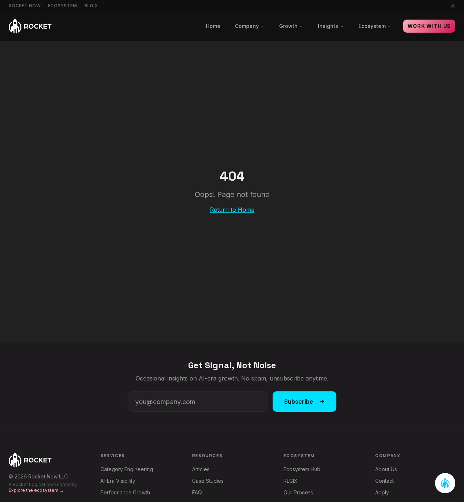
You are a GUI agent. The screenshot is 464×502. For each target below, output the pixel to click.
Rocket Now (25, 5)
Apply (382, 492)
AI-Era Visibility (117, 481)
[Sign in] (452, 5)
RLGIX (91, 5)
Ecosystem (62, 5)
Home (213, 26)
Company (247, 26)
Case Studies (208, 481)
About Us (386, 469)
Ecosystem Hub (301, 469)
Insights (328, 26)
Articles (201, 469)
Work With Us (429, 26)
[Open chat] (445, 483)
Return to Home (232, 209)
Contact (384, 481)
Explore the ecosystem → (36, 490)
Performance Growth (125, 492)
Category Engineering (126, 469)
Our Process (298, 492)
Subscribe (298, 401)
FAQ (197, 492)
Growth (288, 26)
